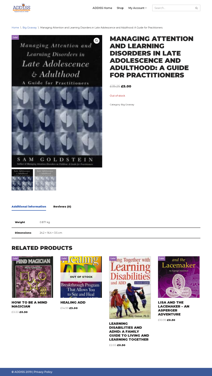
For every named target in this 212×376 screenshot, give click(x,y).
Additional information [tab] (29, 206)
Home (15, 27)
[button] (146, 8)
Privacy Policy (43, 372)
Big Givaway (30, 27)
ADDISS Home (102, 8)
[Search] (196, 8)
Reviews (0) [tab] (62, 206)
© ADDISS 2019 (22, 372)
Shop (120, 8)
